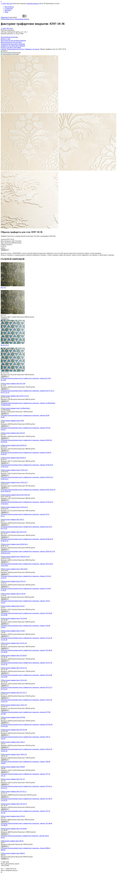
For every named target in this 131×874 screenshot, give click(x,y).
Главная (3, 49)
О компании (9, 8)
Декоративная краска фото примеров (13, 44)
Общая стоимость (6, 244)
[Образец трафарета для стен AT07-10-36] (13, 313)
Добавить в (5, 250)
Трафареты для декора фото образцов (13, 45)
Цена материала (6, 241)
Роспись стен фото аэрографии (11, 47)
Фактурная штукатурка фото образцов (13, 40)
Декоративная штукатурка (15, 49)
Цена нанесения (6, 243)
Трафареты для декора (32, 49)
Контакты (8, 10)
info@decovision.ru (33, 3)
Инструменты (9, 7)
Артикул (3, 239)
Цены (6, 12)
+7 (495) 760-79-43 (7, 3)
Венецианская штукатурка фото (11, 42)
